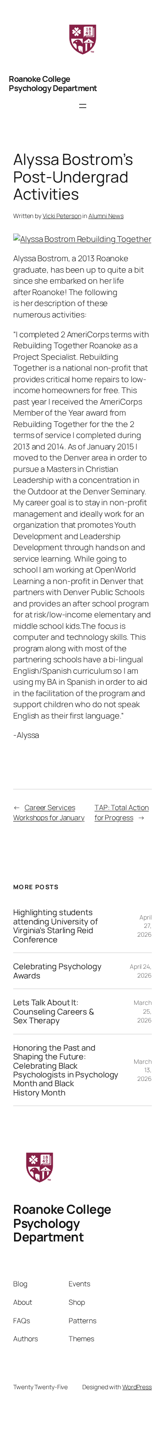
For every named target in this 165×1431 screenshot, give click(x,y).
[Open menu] (82, 106)
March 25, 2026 (143, 1011)
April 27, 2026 (144, 925)
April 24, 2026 (141, 970)
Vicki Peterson (62, 216)
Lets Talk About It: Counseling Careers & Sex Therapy (53, 1011)
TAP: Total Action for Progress (122, 812)
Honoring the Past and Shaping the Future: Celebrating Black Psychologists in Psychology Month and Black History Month (65, 1070)
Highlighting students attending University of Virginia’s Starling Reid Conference (55, 926)
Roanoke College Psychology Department (53, 83)
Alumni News (106, 216)
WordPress (137, 1387)
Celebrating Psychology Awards (57, 971)
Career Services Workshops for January (48, 812)
